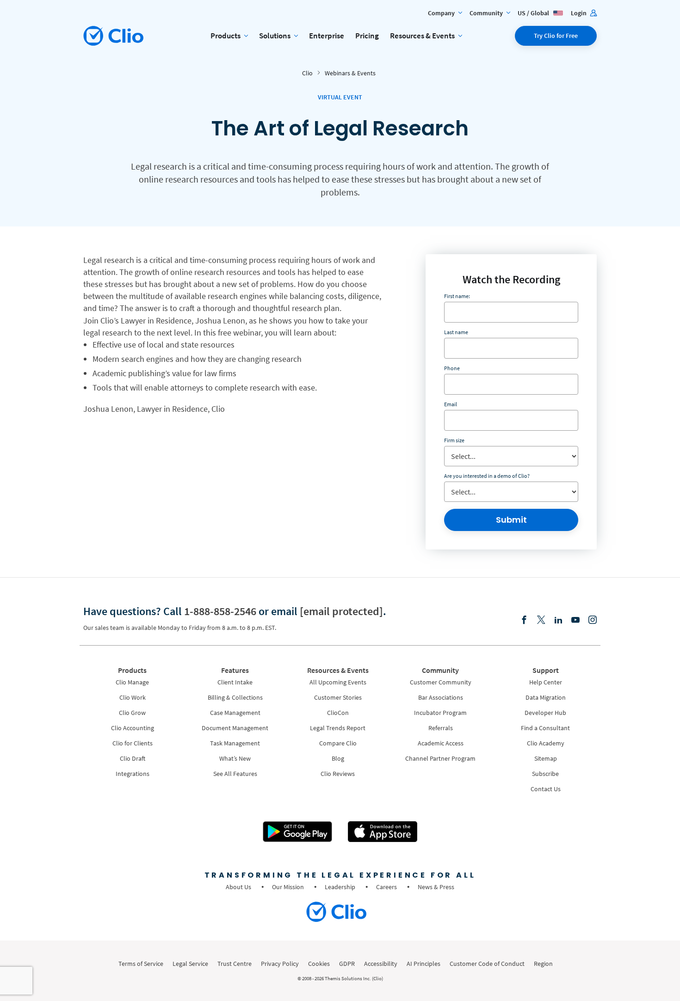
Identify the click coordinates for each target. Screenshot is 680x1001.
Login (579, 13)
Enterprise (326, 36)
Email (450, 404)
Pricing (367, 36)
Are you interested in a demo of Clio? (487, 475)
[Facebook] (524, 620)
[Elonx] (541, 620)
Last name (456, 332)
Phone (452, 368)
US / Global (534, 13)
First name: (457, 296)
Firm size (454, 440)
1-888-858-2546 (220, 611)
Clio (307, 73)
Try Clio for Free (556, 35)
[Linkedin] (558, 620)
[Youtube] (575, 620)
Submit (511, 519)
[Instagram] (592, 620)
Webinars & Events (350, 73)
